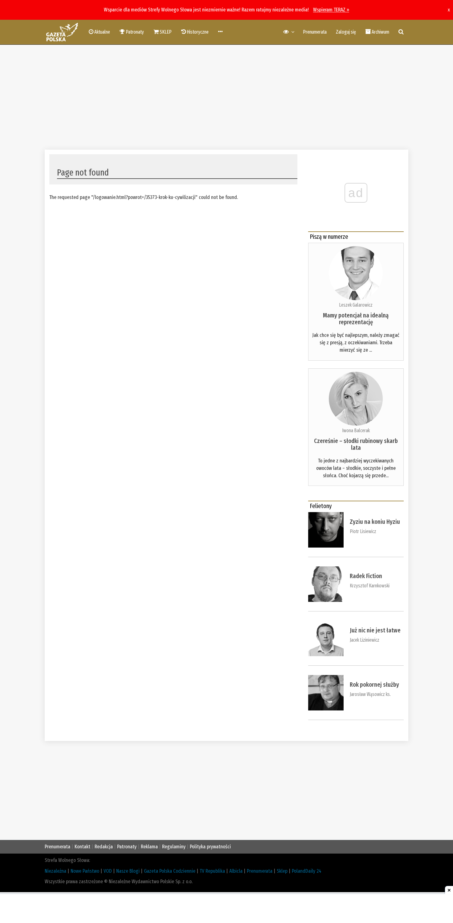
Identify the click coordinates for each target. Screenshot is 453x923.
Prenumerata (315, 32)
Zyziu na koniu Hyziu (375, 521)
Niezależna (55, 871)
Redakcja (104, 846)
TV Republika (212, 871)
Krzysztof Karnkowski (370, 586)
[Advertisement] (226, 97)
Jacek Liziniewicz (364, 640)
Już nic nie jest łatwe (375, 630)
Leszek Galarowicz (356, 305)
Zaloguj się (346, 32)
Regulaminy (174, 846)
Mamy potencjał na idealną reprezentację (356, 319)
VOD (108, 871)
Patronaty (127, 846)
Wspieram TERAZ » (331, 9)
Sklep (282, 871)
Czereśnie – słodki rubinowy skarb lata (356, 444)
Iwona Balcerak (356, 430)
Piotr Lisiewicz (363, 531)
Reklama (149, 846)
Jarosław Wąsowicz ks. (370, 694)
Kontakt (82, 846)
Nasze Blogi (128, 871)
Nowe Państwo (85, 871)
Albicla (236, 871)
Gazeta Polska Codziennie (169, 871)
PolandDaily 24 (306, 871)
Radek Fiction (366, 576)
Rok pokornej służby (374, 684)
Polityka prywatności (210, 846)
